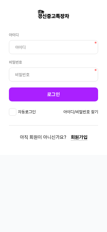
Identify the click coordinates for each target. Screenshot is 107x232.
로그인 (53, 94)
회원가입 (79, 137)
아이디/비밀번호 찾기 (80, 111)
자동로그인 (27, 111)
